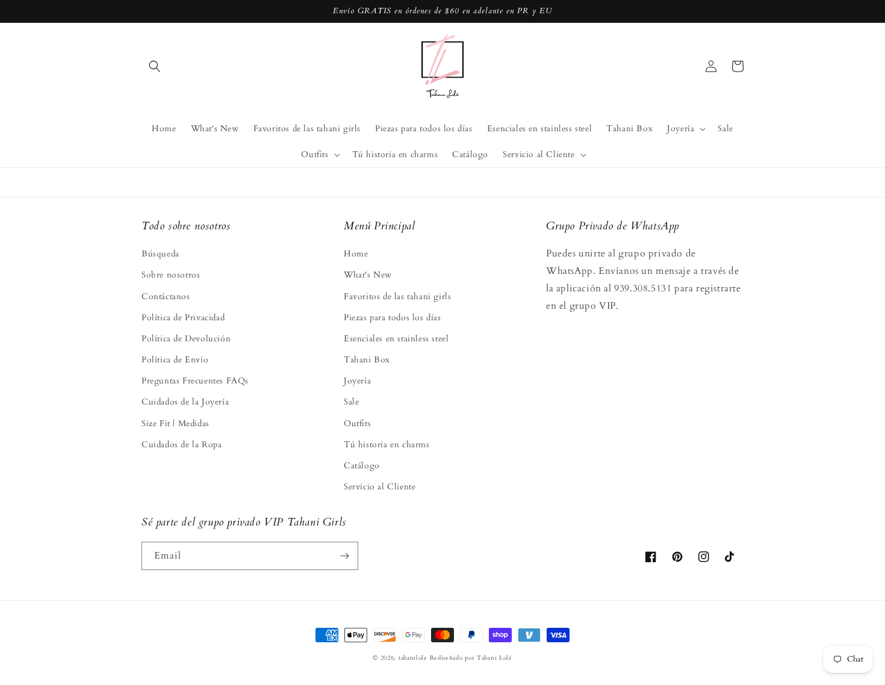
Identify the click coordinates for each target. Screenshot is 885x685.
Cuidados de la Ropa (181, 444)
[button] (154, 66)
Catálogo (362, 465)
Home (356, 253)
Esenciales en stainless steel (396, 338)
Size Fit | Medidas (175, 423)
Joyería (357, 380)
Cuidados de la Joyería (185, 402)
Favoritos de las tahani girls (397, 296)
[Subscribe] (344, 556)
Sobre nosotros (170, 275)
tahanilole (413, 658)
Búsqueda (160, 253)
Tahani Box (367, 359)
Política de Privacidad (183, 317)
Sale (351, 402)
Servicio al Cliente (379, 486)
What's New (368, 275)
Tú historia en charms (387, 444)
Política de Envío (174, 359)
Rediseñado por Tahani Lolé (471, 658)
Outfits (357, 423)
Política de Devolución (186, 338)
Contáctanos (165, 296)
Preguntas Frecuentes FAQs (195, 380)
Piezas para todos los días (392, 317)
